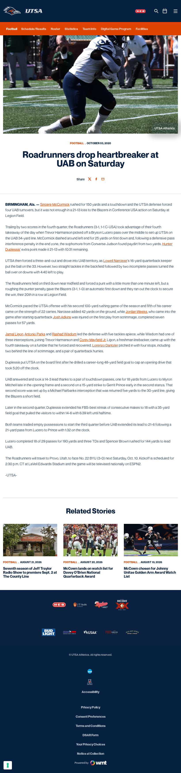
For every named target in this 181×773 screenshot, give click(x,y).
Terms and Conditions (91, 726)
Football (77, 143)
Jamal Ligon (14, 334)
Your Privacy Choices (90, 744)
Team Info (89, 29)
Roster (55, 29)
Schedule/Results (33, 29)
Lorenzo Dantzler (105, 345)
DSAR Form (90, 735)
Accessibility (90, 692)
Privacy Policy (90, 707)
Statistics (71, 29)
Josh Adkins (62, 317)
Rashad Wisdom (64, 334)
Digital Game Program (116, 29)
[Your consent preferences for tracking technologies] (8, 765)
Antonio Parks (35, 334)
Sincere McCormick (55, 204)
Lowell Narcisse (115, 260)
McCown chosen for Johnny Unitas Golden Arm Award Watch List (150, 572)
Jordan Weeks (136, 311)
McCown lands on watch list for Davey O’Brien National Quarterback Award (88, 572)
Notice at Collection (90, 753)
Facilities (142, 29)
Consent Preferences (91, 716)
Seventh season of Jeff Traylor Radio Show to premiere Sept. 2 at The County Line (30, 572)
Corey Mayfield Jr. (92, 340)
